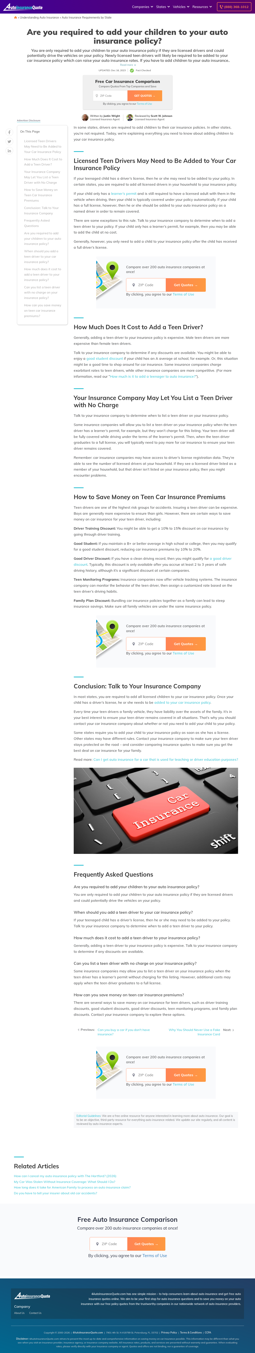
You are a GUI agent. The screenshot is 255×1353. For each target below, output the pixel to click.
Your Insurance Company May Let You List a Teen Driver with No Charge (42, 177)
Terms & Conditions (191, 1332)
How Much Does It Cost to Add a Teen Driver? (43, 162)
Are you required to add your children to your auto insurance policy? (42, 238)
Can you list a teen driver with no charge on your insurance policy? (42, 292)
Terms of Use (144, 103)
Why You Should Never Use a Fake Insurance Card (194, 1032)
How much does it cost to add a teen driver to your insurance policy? (42, 274)
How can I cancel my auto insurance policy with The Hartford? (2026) (65, 1176)
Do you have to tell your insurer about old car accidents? (55, 1193)
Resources (200, 7)
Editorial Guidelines (88, 1116)
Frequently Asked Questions (37, 223)
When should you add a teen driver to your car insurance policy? (41, 256)
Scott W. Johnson (161, 115)
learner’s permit (123, 193)
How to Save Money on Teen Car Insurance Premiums (41, 195)
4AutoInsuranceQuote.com (88, 1332)
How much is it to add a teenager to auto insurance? (152, 376)
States (161, 7)
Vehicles (179, 7)
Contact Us (35, 1313)
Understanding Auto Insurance (39, 17)
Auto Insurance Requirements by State (87, 17)
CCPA (208, 1332)
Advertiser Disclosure (28, 120)
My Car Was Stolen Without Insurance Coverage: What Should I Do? (64, 1182)
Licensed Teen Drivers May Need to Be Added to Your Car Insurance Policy (42, 146)
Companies (140, 7)
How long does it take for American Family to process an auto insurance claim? (72, 1187)
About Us (19, 1313)
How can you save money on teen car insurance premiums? (42, 310)
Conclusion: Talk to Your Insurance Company (41, 210)
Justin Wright (111, 115)
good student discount (104, 358)
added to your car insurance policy (182, 702)
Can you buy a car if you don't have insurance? (124, 1032)
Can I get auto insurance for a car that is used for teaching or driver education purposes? (165, 759)
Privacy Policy (169, 1332)
